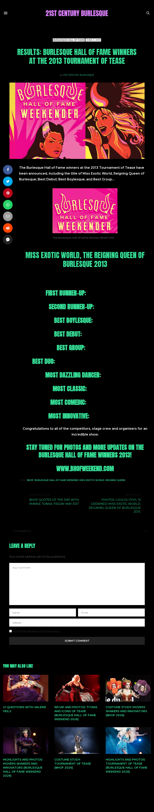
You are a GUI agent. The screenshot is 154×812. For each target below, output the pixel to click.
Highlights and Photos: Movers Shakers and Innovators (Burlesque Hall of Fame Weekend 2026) (23, 767)
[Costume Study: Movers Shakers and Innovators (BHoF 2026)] (128, 688)
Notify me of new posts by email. (37, 631)
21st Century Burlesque (78, 75)
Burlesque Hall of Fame (68, 40)
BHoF (30, 480)
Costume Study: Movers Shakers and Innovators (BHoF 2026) (126, 711)
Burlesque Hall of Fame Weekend (56, 480)
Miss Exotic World (91, 480)
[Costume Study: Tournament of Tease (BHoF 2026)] (77, 740)
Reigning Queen (115, 480)
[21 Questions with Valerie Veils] (25, 688)
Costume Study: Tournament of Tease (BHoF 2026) (72, 763)
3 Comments (22, 531)
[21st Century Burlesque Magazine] (77, 13)
